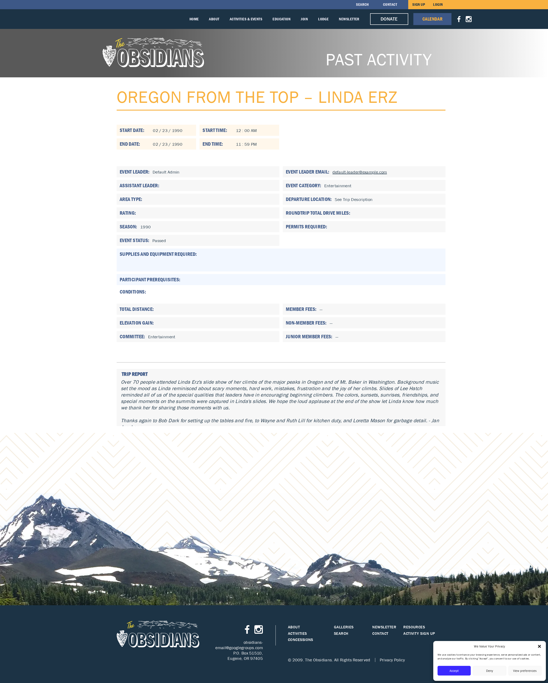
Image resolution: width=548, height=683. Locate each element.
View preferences (525, 671)
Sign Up (418, 4)
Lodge (323, 19)
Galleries (344, 627)
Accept (454, 671)
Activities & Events (246, 19)
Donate (389, 19)
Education (281, 19)
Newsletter (349, 19)
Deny (489, 671)
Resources (414, 627)
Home (194, 19)
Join (304, 19)
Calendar (432, 19)
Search (362, 4)
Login (438, 4)
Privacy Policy (392, 660)
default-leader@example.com (359, 172)
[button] (539, 646)
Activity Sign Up (419, 634)
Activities (297, 634)
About (214, 19)
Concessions (300, 640)
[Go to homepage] (153, 52)
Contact (390, 4)
